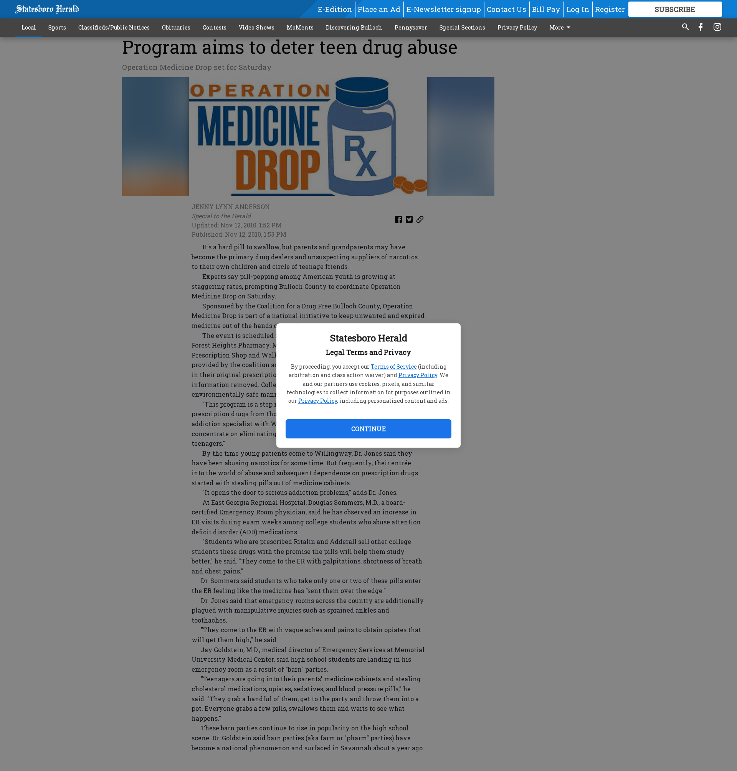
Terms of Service (394, 366)
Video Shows (256, 27)
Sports (57, 27)
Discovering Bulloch (354, 27)
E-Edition (335, 9)
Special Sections (462, 27)
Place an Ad (379, 9)
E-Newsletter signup (444, 9)
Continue (368, 429)
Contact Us (506, 9)
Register (610, 9)
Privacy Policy (417, 375)
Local (28, 27)
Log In (578, 9)
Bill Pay (546, 9)
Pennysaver (411, 27)
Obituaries (176, 27)
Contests (214, 27)
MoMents (300, 27)
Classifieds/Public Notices (114, 27)
